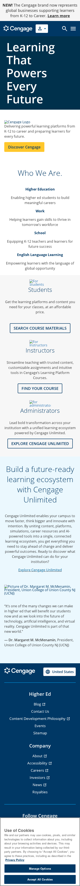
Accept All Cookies (40, 879)
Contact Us (40, 711)
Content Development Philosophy (37, 718)
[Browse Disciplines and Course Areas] (40, 343)
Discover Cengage (24, 147)
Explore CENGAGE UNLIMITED (40, 443)
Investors (38, 777)
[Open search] (64, 28)
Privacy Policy (14, 860)
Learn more (59, 15)
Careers (38, 770)
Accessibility (37, 763)
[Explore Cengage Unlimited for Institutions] (40, 403)
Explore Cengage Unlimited (40, 570)
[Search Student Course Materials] (40, 282)
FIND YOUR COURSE (40, 388)
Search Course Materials (40, 328)
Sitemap (40, 733)
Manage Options (40, 868)
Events (40, 725)
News (38, 784)
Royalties (40, 791)
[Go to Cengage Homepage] (17, 28)
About (37, 755)
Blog (38, 704)
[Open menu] (73, 28)
